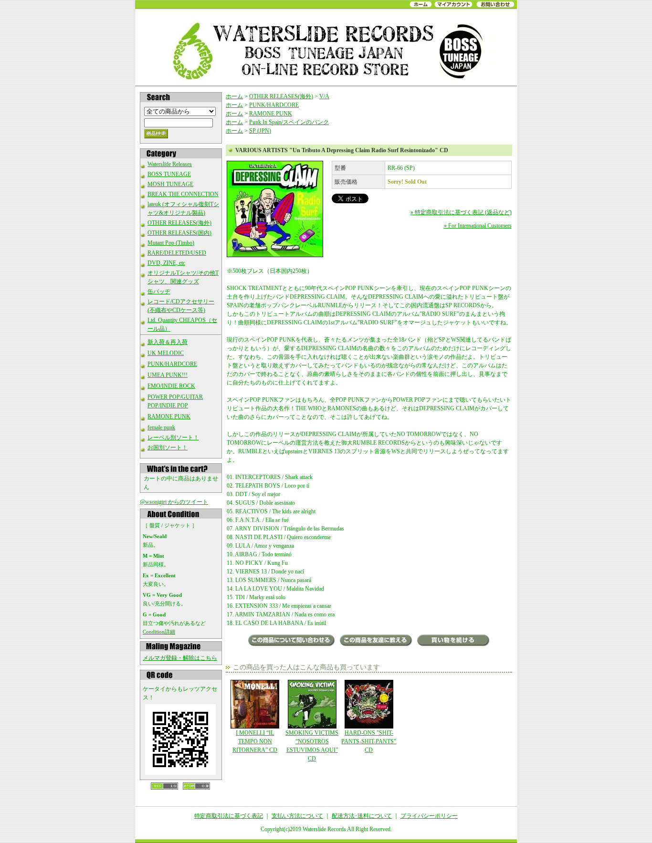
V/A (324, 96)
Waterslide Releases (169, 164)
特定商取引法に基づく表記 (228, 815)
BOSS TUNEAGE (169, 174)
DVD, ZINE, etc (166, 263)
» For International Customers (478, 225)
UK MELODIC (165, 353)
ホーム (234, 96)
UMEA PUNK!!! (167, 375)
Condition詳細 (159, 632)
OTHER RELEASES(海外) (179, 222)
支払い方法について (297, 815)
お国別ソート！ (167, 447)
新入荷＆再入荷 (167, 342)
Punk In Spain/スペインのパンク (289, 122)
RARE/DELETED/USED (176, 253)
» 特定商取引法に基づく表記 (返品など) (461, 212)
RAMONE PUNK (168, 416)
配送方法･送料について (362, 815)
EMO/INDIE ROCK (171, 386)
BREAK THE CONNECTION (183, 194)
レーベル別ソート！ (173, 437)
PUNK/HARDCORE (172, 364)
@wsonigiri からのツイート (174, 502)
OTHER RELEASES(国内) (179, 232)
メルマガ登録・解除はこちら (180, 658)
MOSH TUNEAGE (170, 184)
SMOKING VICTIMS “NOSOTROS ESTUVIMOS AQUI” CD (311, 745)
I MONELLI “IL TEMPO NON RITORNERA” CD (254, 741)
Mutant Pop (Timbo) (170, 242)
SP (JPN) (260, 130)
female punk (161, 427)
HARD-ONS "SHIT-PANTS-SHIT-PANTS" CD (368, 741)
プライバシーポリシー (429, 815)
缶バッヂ (158, 291)
